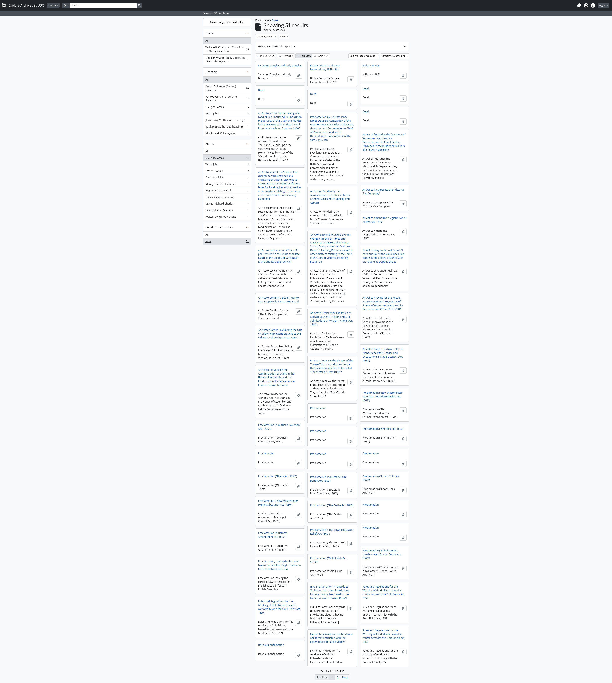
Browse (52, 5)
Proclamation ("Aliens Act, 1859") (277, 476)
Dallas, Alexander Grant (227, 197)
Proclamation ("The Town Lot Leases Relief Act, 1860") (332, 531)
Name (209, 143)
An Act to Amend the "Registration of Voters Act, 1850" (384, 220)
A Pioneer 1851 (371, 65)
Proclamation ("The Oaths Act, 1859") (332, 505)
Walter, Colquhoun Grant (227, 217)
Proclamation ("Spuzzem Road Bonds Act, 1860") (328, 478)
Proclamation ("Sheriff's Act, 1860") (383, 428)
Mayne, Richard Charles (227, 204)
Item (227, 242)
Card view (305, 55)
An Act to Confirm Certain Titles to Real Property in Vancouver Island (278, 299)
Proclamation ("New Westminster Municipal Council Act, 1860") (278, 502)
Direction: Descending (394, 55)
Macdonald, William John (227, 133)
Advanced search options (276, 46)
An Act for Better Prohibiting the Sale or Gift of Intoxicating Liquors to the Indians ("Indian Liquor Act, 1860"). (280, 333)
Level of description (219, 227)
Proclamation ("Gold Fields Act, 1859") (328, 560)
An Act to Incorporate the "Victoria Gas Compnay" (383, 191)
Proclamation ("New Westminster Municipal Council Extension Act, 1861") (382, 396)
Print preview (267, 55)
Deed (365, 88)
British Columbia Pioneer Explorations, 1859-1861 (325, 67)
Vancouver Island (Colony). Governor (227, 98)
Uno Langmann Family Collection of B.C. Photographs (227, 59)
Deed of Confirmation (271, 645)
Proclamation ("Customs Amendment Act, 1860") (272, 535)
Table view (322, 55)
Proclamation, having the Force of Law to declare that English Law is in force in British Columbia (279, 565)
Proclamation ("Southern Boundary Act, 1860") (279, 426)
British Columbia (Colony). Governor (227, 88)
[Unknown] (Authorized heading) (227, 120)
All (206, 41)
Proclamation (318, 408)
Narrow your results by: (227, 22)
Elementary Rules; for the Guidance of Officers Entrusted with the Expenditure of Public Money (331, 637)
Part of (210, 33)
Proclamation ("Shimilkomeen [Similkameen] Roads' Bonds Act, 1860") (381, 554)
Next (345, 677)
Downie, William (227, 178)
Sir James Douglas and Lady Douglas (280, 65)
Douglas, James (227, 107)
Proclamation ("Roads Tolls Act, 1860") (381, 478)
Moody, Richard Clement (227, 184)
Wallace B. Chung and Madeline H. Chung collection (227, 49)
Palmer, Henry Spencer (227, 210)
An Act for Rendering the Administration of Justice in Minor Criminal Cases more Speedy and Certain (330, 196)
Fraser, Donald (227, 171)
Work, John (227, 114)
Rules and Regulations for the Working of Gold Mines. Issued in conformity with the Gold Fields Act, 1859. (383, 592)
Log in (602, 5)
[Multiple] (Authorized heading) (227, 127)
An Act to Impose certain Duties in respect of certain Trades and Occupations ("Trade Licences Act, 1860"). (382, 354)
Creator (211, 72)
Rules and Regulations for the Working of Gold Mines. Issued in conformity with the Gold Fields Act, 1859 (383, 635)
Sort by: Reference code (363, 55)
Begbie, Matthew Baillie (227, 191)
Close (275, 20)
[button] (578, 5)
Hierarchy (287, 55)
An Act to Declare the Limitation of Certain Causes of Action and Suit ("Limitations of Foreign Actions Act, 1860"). (331, 318)
